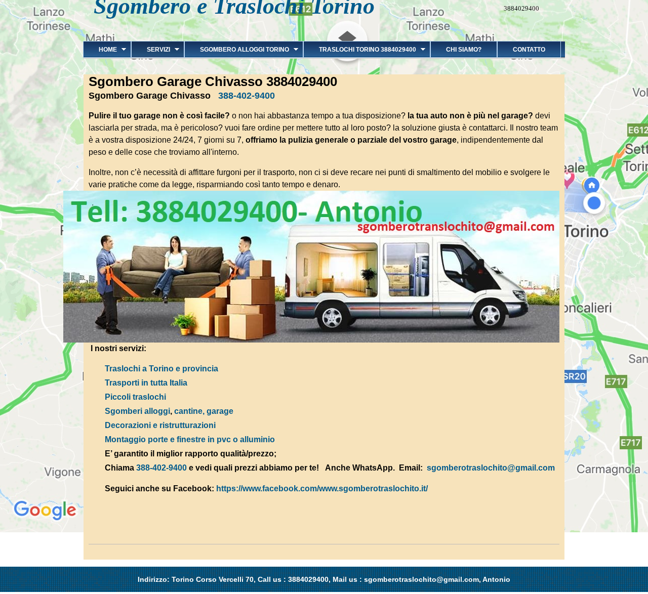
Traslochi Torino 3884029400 (359, 49)
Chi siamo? (463, 49)
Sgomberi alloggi (137, 411)
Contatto (529, 49)
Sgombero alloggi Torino (236, 49)
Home (100, 49)
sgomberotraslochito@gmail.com (491, 467)
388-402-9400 (246, 96)
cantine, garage (203, 411)
